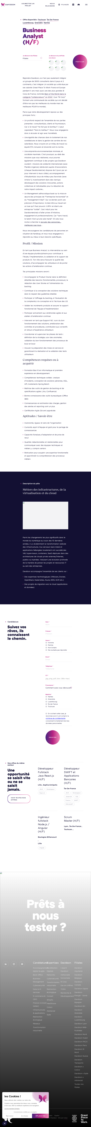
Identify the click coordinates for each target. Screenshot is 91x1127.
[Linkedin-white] (6, 964)
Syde (49, 1015)
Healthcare (51, 1003)
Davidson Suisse (81, 1056)
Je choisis (24, 1116)
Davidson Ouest (81, 1038)
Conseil (50, 996)
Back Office (38, 975)
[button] (4, 1123)
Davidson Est (79, 1006)
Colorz (49, 1007)
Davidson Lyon (80, 1023)
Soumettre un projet (28, 4)
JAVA (41, 789)
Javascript (69, 796)
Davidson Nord (80, 1034)
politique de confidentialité (55, 718)
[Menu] (86, 5)
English (50, 1115)
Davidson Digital (81, 988)
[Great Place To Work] (84, 1118)
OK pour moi (40, 1116)
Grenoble (39, 23)
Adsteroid (51, 1011)
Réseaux (36, 1023)
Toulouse (42, 20)
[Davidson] (8, 4)
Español (56, 1115)
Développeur (50, 789)
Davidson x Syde (81, 1073)
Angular (42, 848)
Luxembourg (28, 23)
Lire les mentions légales (12, 1109)
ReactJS (42, 793)
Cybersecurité (39, 985)
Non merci (9, 1116)
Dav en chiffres (67, 985)
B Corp (64, 982)
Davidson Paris (80, 1045)
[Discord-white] (22, 964)
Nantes (47, 23)
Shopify (50, 1000)
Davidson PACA (81, 1041)
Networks (51, 975)
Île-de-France (53, 20)
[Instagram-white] (14, 964)
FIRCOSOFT (69, 804)
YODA (63, 989)
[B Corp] (74, 1118)
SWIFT (76, 800)
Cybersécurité (53, 978)
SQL (77, 796)
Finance (68, 800)
